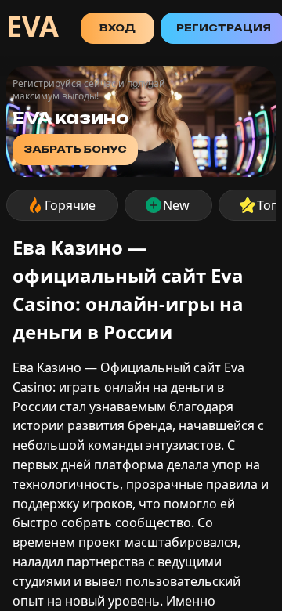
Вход (117, 28)
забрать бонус (75, 149)
